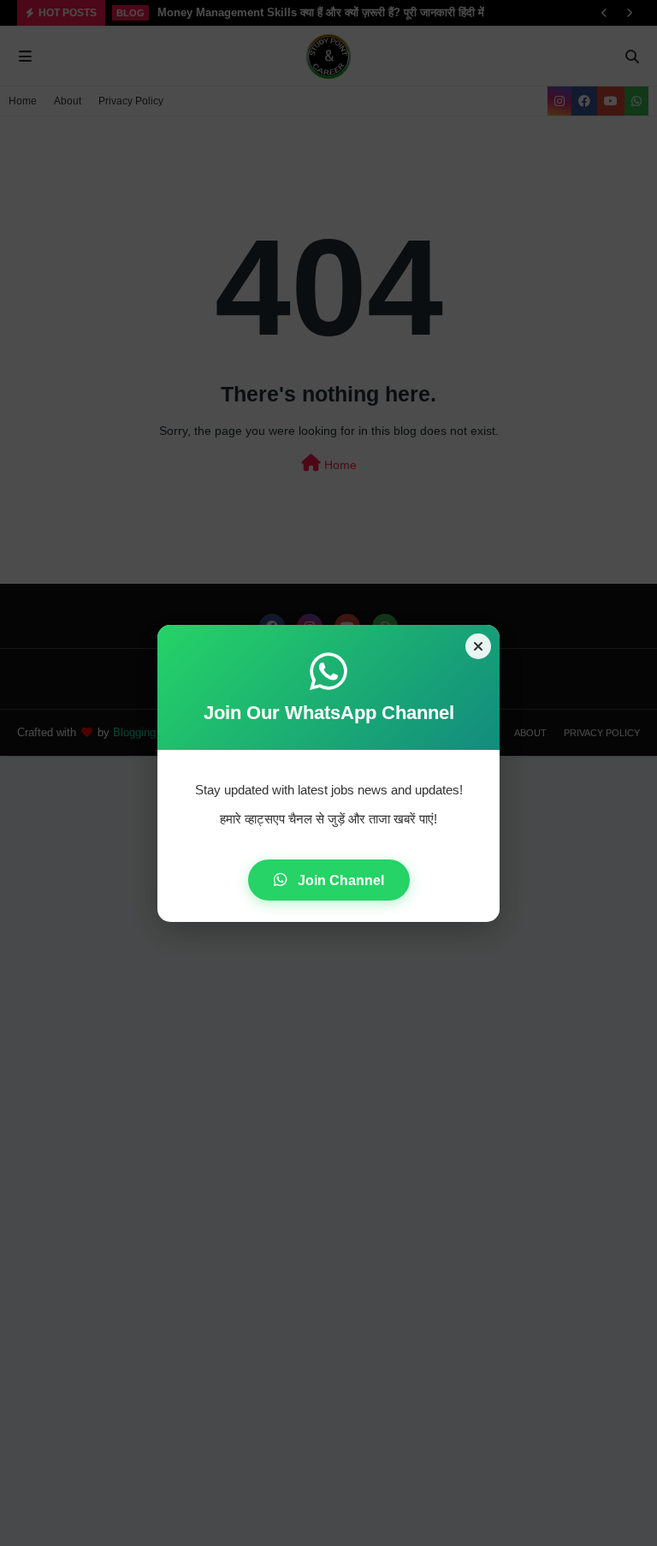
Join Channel (339, 880)
